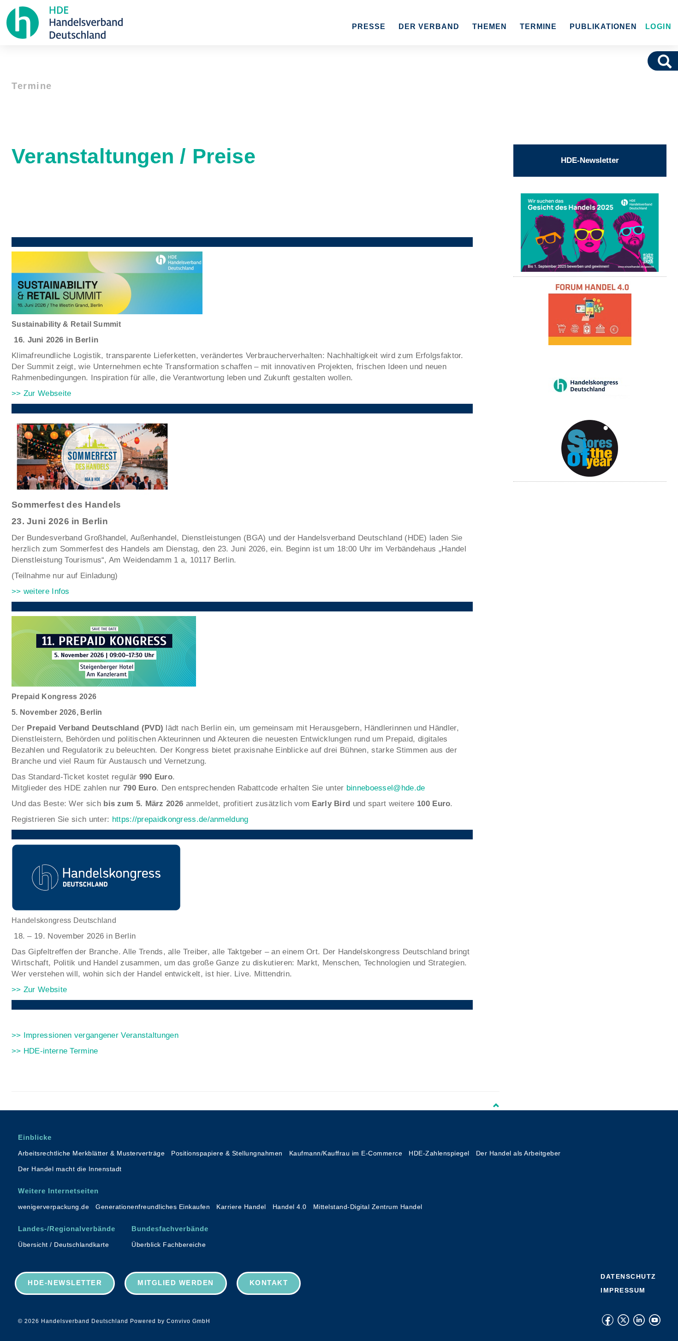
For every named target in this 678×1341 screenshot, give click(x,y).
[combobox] (652, 61)
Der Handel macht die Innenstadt (70, 1169)
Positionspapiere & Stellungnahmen (227, 1153)
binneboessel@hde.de (385, 788)
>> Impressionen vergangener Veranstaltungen (95, 1035)
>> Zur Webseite (41, 393)
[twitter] (623, 1320)
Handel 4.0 (290, 1206)
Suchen (668, 61)
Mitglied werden (175, 1283)
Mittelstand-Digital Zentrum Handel (367, 1206)
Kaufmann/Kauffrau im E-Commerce (346, 1153)
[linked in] (639, 1320)
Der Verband (428, 26)
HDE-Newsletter (590, 160)
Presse (369, 26)
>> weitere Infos (41, 591)
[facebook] (607, 1320)
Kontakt (269, 1283)
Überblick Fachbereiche (168, 1244)
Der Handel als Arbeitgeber (518, 1153)
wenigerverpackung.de (53, 1206)
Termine (538, 26)
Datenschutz (628, 1276)
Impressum (623, 1290)
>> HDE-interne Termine (55, 1051)
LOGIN (657, 26)
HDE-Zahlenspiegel (439, 1153)
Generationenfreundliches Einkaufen (152, 1206)
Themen (489, 26)
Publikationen (603, 26)
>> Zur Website (39, 989)
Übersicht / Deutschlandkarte (63, 1244)
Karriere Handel (241, 1206)
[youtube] (654, 1320)
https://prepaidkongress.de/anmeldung (180, 819)
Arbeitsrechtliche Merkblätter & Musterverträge (91, 1153)
